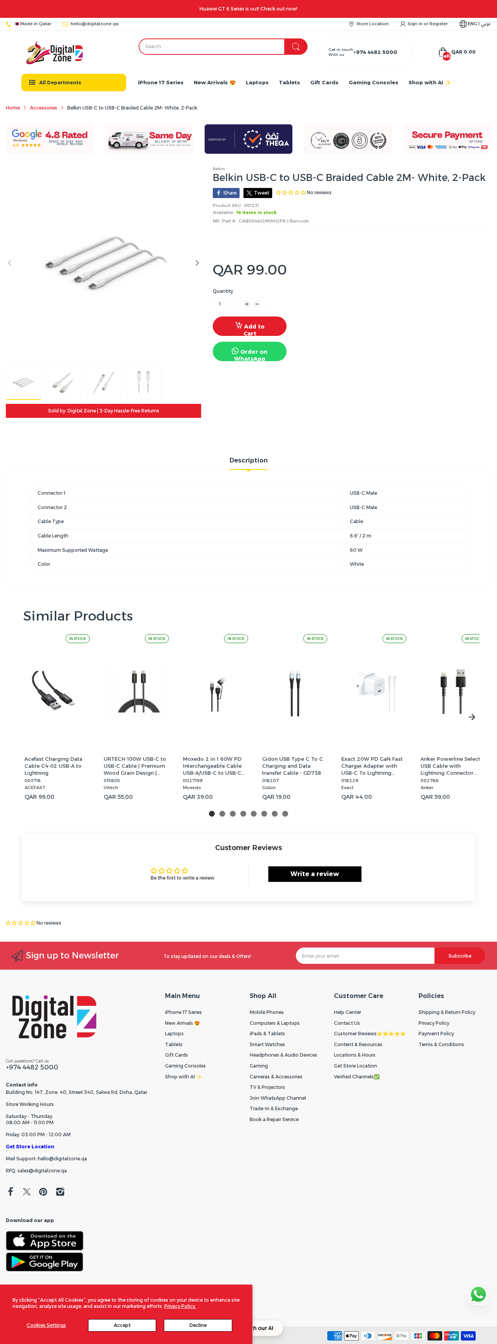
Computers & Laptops (275, 1023)
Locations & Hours (354, 1055)
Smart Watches (267, 1044)
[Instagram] (60, 1192)
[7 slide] (275, 814)
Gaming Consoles (185, 1066)
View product (57, 741)
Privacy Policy (434, 1023)
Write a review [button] (314, 874)
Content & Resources (358, 1044)
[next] (472, 717)
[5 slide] (254, 814)
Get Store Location (30, 1146)
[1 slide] (212, 814)
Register (438, 23)
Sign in (416, 23)
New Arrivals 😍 (182, 1023)
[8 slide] (285, 814)
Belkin (219, 168)
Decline (198, 1325)
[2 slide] (222, 814)
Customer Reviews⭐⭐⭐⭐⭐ (370, 1033)
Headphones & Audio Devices (283, 1055)
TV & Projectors (267, 1087)
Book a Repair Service (274, 1119)
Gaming (259, 1066)
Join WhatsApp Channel (278, 1098)
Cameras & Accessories (276, 1077)
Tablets (173, 1044)
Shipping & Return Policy (447, 1012)
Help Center (347, 1012)
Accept (122, 1325)
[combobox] (222, 46)
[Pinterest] (43, 1192)
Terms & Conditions (441, 1044)
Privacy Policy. (180, 1306)
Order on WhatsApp (251, 354)
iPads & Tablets (267, 1033)
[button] (21, 923)
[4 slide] (243, 814)
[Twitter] (27, 1192)
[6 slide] (264, 814)
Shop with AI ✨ (183, 1077)
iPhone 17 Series (183, 1012)
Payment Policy (436, 1033)
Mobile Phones (267, 1012)
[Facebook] (10, 1192)
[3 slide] (233, 814)
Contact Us (347, 1023)
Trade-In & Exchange (274, 1108)
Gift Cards (176, 1055)
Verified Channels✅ (357, 1077)
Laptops (174, 1033)
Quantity (223, 291)
